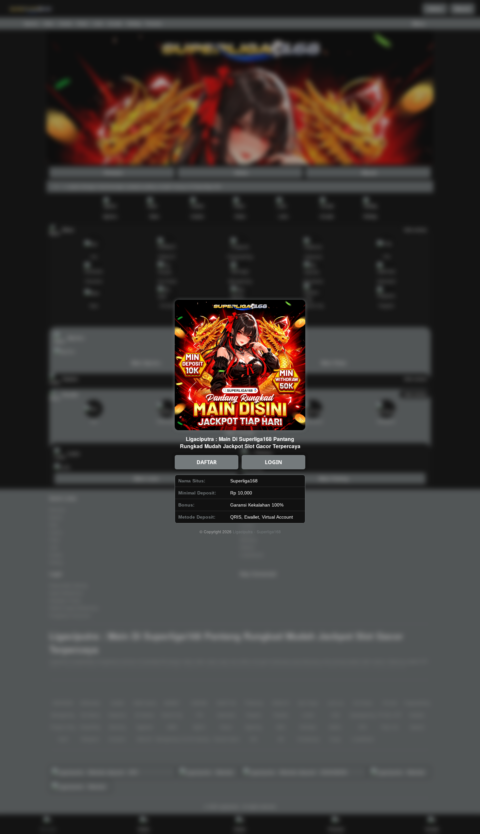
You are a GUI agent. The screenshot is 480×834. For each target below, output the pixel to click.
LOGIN (273, 462)
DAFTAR (207, 462)
